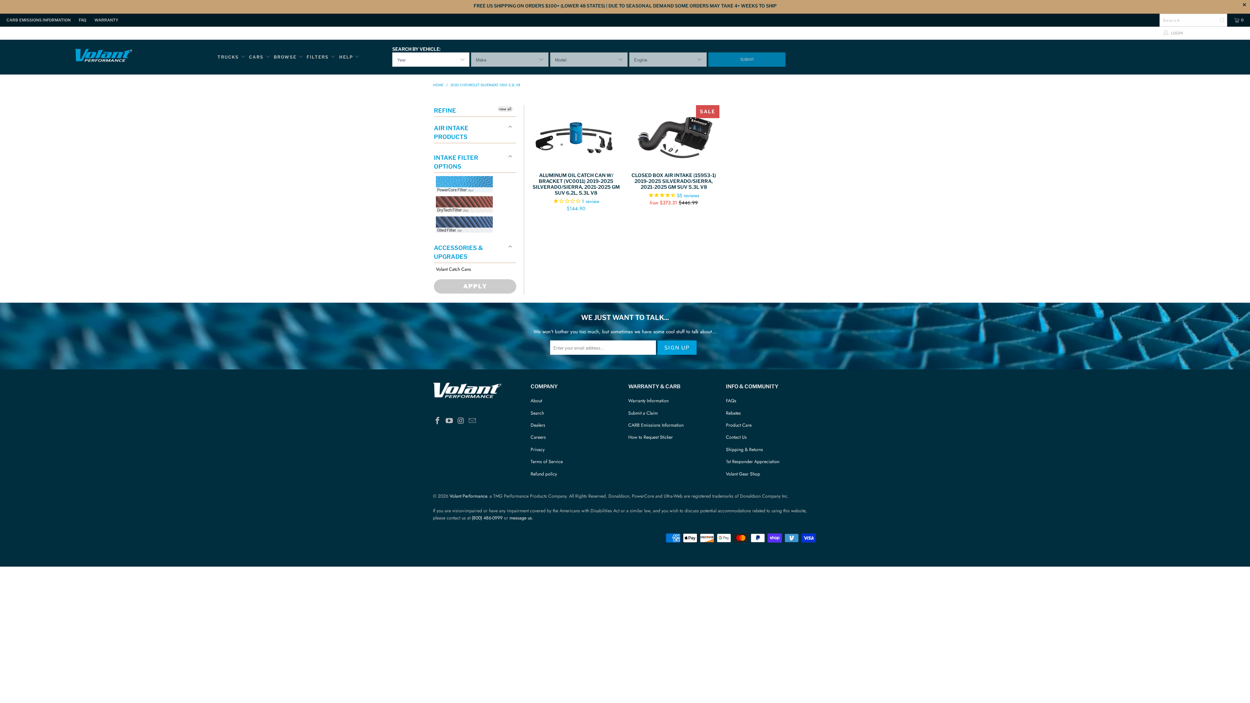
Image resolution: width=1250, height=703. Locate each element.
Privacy (538, 449)
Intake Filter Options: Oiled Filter (468, 240)
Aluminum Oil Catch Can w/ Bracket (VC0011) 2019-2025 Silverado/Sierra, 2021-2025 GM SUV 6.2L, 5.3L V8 (576, 135)
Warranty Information (648, 400)
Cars (256, 57)
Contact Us (736, 437)
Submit (747, 59)
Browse (285, 57)
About (536, 400)
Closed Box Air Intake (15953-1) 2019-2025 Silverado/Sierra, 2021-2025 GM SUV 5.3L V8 (673, 135)
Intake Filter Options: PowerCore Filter (462, 200)
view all (505, 109)
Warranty (106, 20)
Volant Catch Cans (453, 269)
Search (537, 413)
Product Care (739, 425)
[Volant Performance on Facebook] (438, 421)
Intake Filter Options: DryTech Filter (462, 220)
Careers (538, 437)
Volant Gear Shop (743, 474)
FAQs (731, 400)
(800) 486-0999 (487, 518)
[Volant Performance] (103, 56)
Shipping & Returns (744, 449)
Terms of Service (547, 461)
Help (346, 57)
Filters (318, 57)
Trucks (228, 57)
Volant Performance (468, 496)
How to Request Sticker (650, 437)
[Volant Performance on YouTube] (449, 421)
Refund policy (544, 474)
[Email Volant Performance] (473, 421)
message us (520, 518)
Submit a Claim (643, 413)
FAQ (82, 20)
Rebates (733, 413)
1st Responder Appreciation (752, 461)
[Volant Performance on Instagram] (461, 421)
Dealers (538, 425)
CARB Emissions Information (39, 20)
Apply (475, 286)
